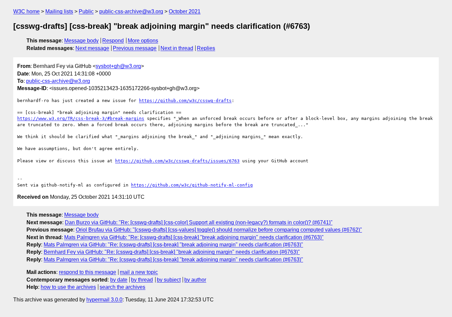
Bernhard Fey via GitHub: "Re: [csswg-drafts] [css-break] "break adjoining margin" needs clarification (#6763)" (172, 252)
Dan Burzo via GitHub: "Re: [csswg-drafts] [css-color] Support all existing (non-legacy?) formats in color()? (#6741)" (199, 222)
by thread (142, 280)
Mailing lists (59, 11)
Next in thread (176, 48)
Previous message (135, 48)
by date (118, 280)
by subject (169, 280)
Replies (206, 48)
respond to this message (87, 272)
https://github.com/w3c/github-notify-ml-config (192, 185)
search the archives (122, 287)
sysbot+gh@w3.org (118, 66)
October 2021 (185, 11)
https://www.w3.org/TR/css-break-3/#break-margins (80, 118)
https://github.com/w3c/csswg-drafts (185, 100)
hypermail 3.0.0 (104, 299)
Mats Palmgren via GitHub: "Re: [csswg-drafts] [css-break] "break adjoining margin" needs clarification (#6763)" (194, 237)
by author (195, 280)
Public (86, 11)
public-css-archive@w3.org (131, 11)
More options (143, 40)
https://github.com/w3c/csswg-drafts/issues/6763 (177, 160)
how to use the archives (68, 287)
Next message (92, 48)
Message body (81, 40)
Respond (113, 40)
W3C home (26, 11)
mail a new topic (139, 272)
